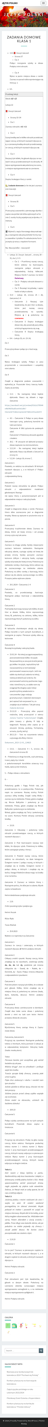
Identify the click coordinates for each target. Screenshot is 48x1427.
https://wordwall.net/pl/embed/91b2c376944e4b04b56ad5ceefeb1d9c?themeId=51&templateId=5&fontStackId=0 (24, 408)
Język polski (10, 3)
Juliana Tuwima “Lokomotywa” (23, 718)
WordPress (32, 1421)
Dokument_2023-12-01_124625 (18, 742)
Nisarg (24, 1424)
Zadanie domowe (17, 708)
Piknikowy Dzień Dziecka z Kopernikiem (23, 1398)
